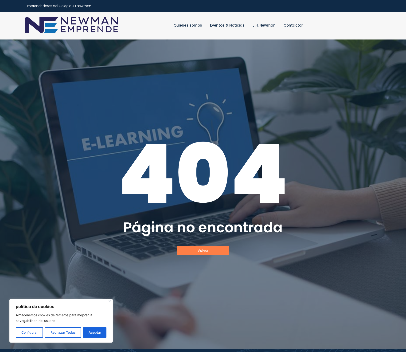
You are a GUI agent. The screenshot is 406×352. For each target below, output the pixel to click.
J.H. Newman (264, 25)
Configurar (29, 332)
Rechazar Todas (63, 332)
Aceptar (95, 332)
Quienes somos (188, 25)
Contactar (293, 25)
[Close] (110, 301)
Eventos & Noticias (227, 25)
